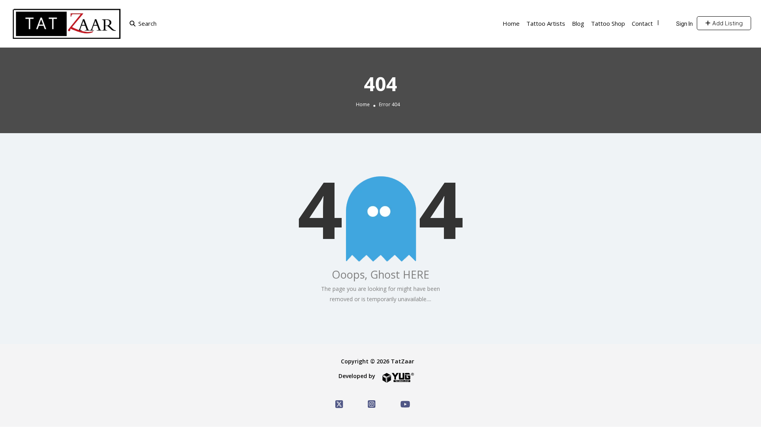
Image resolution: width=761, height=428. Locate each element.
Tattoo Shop (608, 23)
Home (511, 23)
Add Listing (727, 23)
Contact (642, 23)
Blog (578, 23)
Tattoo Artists (545, 23)
